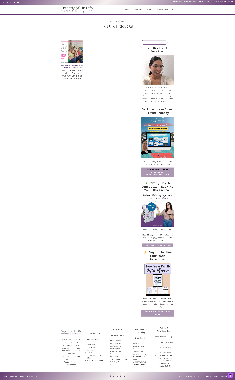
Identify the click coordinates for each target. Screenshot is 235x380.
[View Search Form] (173, 9)
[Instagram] (7, 2)
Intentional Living (118, 359)
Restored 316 (227, 376)
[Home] (111, 21)
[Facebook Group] (14, 2)
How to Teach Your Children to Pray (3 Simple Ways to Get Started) (208, 1)
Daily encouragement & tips (94, 355)
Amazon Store (139, 365)
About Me (138, 10)
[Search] (171, 42)
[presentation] (72, 51)
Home (5, 376)
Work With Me (162, 10)
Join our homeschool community (91, 347)
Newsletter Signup (95, 360)
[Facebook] (3, 2)
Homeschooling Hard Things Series (72, 65)
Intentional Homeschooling (73, 67)
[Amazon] (10, 2)
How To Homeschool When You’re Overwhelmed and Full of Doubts (72, 74)
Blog (22, 376)
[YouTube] (18, 2)
